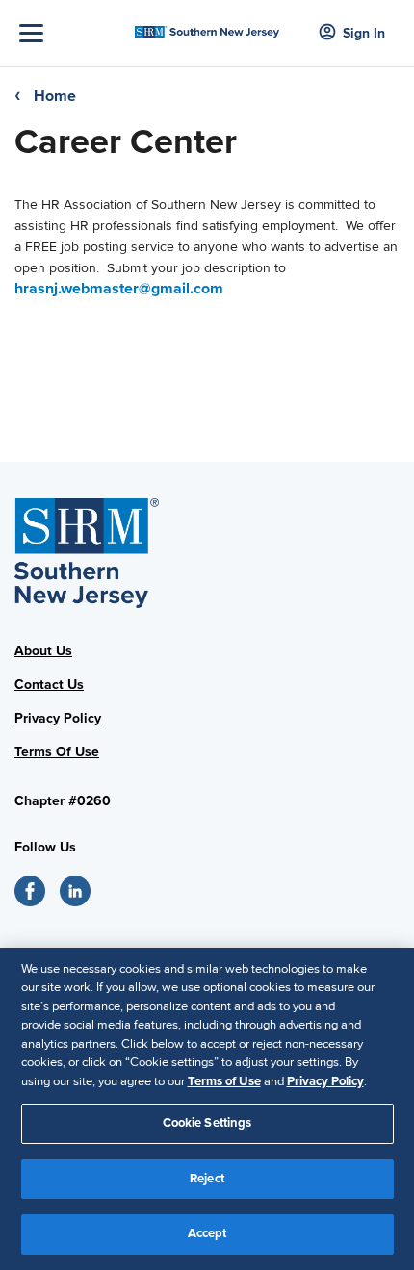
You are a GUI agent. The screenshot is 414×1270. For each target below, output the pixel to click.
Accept (207, 1233)
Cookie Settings (207, 1122)
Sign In (364, 33)
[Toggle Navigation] (72, 33)
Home (55, 96)
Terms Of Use (56, 752)
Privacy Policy (57, 718)
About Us (43, 651)
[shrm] (207, 26)
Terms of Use (224, 1081)
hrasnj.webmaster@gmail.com (118, 288)
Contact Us (49, 684)
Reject (207, 1178)
